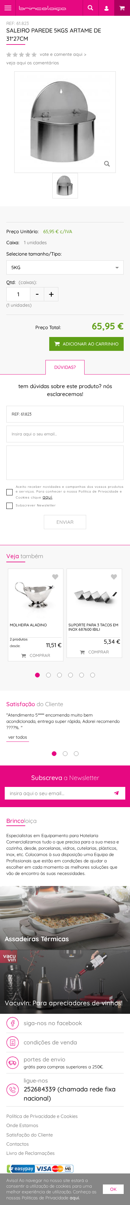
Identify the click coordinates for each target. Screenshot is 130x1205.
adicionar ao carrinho (91, 344)
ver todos (17, 737)
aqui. (75, 1198)
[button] (37, 675)
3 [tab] (76, 753)
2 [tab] (65, 753)
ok (113, 1189)
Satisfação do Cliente (29, 1135)
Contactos (17, 1144)
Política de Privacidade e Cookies (42, 1116)
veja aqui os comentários (32, 63)
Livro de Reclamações (30, 1153)
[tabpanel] (65, 720)
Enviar (65, 522)
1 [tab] (54, 753)
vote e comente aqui (61, 54)
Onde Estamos (22, 1125)
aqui (47, 496)
